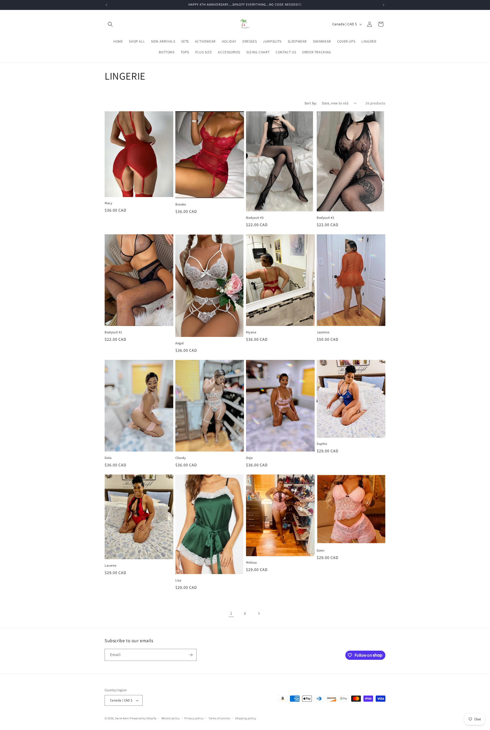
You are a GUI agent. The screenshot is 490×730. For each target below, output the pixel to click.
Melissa (251, 563)
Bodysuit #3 (255, 218)
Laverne (110, 566)
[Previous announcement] (106, 5)
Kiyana (251, 332)
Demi (320, 551)
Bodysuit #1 (113, 332)
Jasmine (323, 332)
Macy (108, 203)
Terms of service (219, 718)
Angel (179, 343)
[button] (110, 24)
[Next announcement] (383, 5)
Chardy (180, 458)
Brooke (180, 204)
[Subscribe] (190, 655)
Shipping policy (245, 718)
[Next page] (258, 613)
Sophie (322, 444)
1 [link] (231, 613)
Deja (249, 458)
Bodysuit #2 (325, 218)
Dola (108, 458)
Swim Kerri (122, 718)
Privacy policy (194, 718)
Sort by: (310, 103)
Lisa (178, 580)
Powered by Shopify (143, 718)
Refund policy (171, 718)
